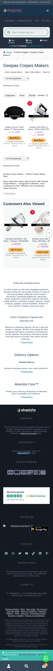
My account (42, 609)
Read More (10, 193)
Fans (37, 21)
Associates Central (38, 613)
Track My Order (12, 611)
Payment (42, 611)
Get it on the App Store (27, 655)
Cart (40, 664)
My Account (9, 666)
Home (9, 52)
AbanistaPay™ (24, 453)
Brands (32, 95)
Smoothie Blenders (24, 21)
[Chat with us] (46, 658)
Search (26, 666)
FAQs (17, 613)
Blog (23, 609)
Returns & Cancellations (35, 616)
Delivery (10, 613)
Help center (30, 609)
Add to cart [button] (16, 250)
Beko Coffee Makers (33, 72)
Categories (10, 95)
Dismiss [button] (5, 659)
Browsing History (12, 609)
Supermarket (9, 21)
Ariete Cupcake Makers (13, 72)
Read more (14, 138)
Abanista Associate (29, 433)
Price (22, 95)
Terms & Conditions (29, 611)
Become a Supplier (16, 616)
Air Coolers (46, 21)
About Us (25, 613)
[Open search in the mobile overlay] (26, 32)
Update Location (35, 46)
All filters (41, 95)
